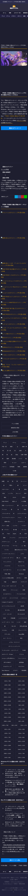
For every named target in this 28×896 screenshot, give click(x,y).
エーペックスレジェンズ (8, 606)
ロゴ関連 (23, 501)
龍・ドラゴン (5, 529)
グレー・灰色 (5, 525)
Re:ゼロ (14, 626)
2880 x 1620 (7, 753)
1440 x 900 (7, 713)
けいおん (4, 630)
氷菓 (13, 630)
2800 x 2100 (7, 701)
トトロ (18, 622)
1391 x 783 (7, 737)
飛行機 (14, 458)
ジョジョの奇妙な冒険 (8, 578)
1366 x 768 (21, 733)
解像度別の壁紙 (15, 427)
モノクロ (24, 529)
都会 (5, 497)
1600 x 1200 (21, 689)
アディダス (7, 634)
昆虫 (17, 454)
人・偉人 (24, 545)
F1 (23, 586)
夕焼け (24, 497)
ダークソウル (5, 545)
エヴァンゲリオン (22, 513)
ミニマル (15, 525)
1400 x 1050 (21, 685)
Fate (8, 533)
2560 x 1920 (21, 697)
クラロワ (15, 670)
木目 (25, 533)
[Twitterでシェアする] (16, 196)
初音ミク (14, 501)
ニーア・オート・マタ (8, 622)
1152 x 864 (21, 681)
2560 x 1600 (21, 717)
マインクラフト (7, 561)
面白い (5, 590)
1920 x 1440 (21, 693)
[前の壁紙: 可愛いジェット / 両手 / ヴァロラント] (11, 42)
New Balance (5, 670)
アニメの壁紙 (5, 169)
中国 (5, 582)
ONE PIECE (5, 501)
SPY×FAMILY (7, 662)
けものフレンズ (7, 666)
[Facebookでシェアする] (19, 196)
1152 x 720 (7, 709)
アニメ (3, 16)
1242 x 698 (21, 729)
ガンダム (7, 610)
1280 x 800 (21, 709)
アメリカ (4, 509)
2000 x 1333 (21, 757)
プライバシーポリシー (16, 881)
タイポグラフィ (7, 594)
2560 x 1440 (21, 749)
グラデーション (6, 541)
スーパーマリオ (14, 598)
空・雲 (9, 450)
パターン (19, 16)
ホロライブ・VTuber (7, 654)
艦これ (18, 557)
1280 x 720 (7, 733)
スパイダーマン (7, 569)
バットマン (13, 537)
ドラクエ (21, 654)
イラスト (13, 16)
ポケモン (19, 578)
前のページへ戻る (14, 860)
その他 (14, 470)
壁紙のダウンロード (15, 128)
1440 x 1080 (7, 689)
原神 (25, 622)
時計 (21, 638)
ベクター (24, 525)
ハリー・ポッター (7, 614)
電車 (8, 458)
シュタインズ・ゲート (8, 557)
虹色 (25, 557)
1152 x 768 (21, 753)
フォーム (18, 188)
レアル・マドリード (14, 642)
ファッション (14, 590)
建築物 (25, 466)
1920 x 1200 (7, 717)
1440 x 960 (7, 757)
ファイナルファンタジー (8, 517)
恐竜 (25, 578)
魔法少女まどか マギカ (21, 549)
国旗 (4, 537)
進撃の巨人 (7, 521)
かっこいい (24, 481)
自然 (24, 16)
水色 (3, 493)
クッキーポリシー (7, 883)
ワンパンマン (21, 565)
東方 (24, 541)
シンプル (10, 493)
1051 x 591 (7, 729)
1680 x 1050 (21, 713)
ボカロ (14, 497)
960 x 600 (21, 705)
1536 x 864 (21, 737)
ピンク (25, 485)
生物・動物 (24, 454)
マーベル (15, 545)
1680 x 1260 (7, 693)
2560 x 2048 (7, 705)
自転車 (22, 606)
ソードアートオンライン (8, 553)
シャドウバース (23, 618)
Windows (21, 573)
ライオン (7, 549)
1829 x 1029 (21, 741)
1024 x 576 (24, 725)
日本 (25, 493)
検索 (10, 12)
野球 (5, 462)
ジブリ (22, 553)
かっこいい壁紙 (21, 569)
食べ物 (15, 529)
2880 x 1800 (7, 721)
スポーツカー (5, 489)
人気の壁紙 (15, 431)
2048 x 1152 (21, 745)
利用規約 (15, 838)
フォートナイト (22, 658)
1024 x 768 (7, 681)
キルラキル (21, 666)
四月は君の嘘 (23, 626)
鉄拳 (24, 590)
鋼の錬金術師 (21, 610)
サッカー (14, 462)
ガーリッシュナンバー (14, 646)
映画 (19, 466)
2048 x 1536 (7, 697)
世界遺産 (12, 466)
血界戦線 (21, 662)
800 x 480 (21, 721)
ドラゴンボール (6, 513)
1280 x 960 (7, 685)
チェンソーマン (23, 630)
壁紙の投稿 (22, 883)
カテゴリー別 (17, 12)
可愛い (11, 485)
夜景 (11, 446)
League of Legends (7, 602)
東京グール (21, 561)
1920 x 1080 (7, 745)
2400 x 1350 (7, 749)
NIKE (4, 618)
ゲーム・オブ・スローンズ (9, 586)
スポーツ (23, 462)
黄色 (25, 489)
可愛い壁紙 (7, 573)
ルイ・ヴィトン (7, 638)
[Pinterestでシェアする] (22, 196)
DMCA (15, 883)
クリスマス (7, 565)
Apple (14, 533)
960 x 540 (14, 725)
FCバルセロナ (21, 614)
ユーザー (24, 180)
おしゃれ (24, 505)
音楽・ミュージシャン (8, 505)
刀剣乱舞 (13, 618)
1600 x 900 (7, 741)
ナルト (19, 517)
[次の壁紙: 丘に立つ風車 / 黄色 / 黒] (16, 42)
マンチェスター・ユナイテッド (10, 650)
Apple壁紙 (21, 634)
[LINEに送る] (25, 196)
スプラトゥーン (21, 602)
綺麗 (3, 481)
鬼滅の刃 (14, 582)
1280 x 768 (5, 725)
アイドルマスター (21, 594)
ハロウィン (24, 598)
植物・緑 (24, 446)
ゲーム (8, 16)
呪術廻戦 (24, 670)
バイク (20, 458)
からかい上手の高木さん (8, 658)
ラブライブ (24, 582)
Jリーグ (4, 598)
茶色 (25, 509)
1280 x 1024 (21, 701)
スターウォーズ (23, 537)
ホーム (4, 12)
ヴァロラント (21, 521)
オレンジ (18, 493)
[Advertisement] (14, 29)
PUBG (24, 650)
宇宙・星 (4, 446)
